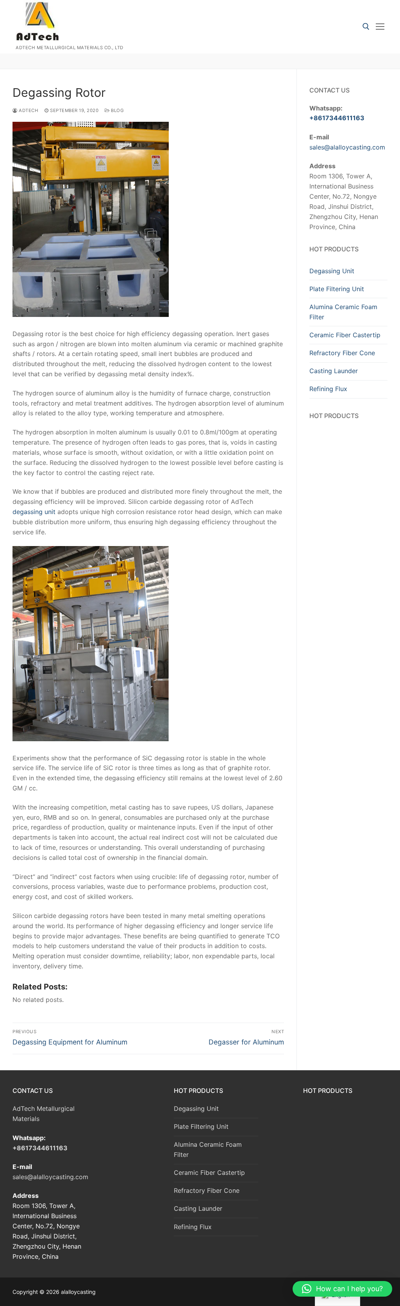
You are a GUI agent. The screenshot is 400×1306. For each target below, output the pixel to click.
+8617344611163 (336, 118)
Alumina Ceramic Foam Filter (343, 312)
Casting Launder (333, 371)
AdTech (28, 110)
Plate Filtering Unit (336, 289)
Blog (117, 110)
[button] (342, 1289)
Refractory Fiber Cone (342, 353)
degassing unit (34, 512)
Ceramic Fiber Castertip (344, 335)
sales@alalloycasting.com (347, 147)
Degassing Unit (331, 271)
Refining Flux (328, 389)
